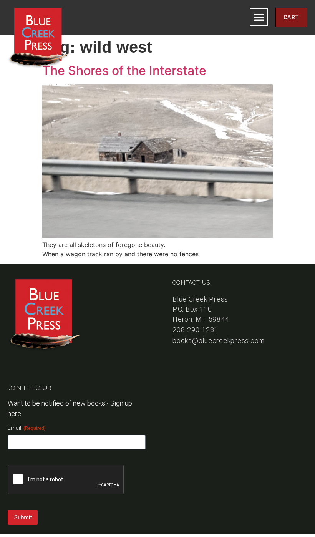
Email (27, 428)
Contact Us (191, 283)
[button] (259, 17)
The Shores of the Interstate (124, 70)
